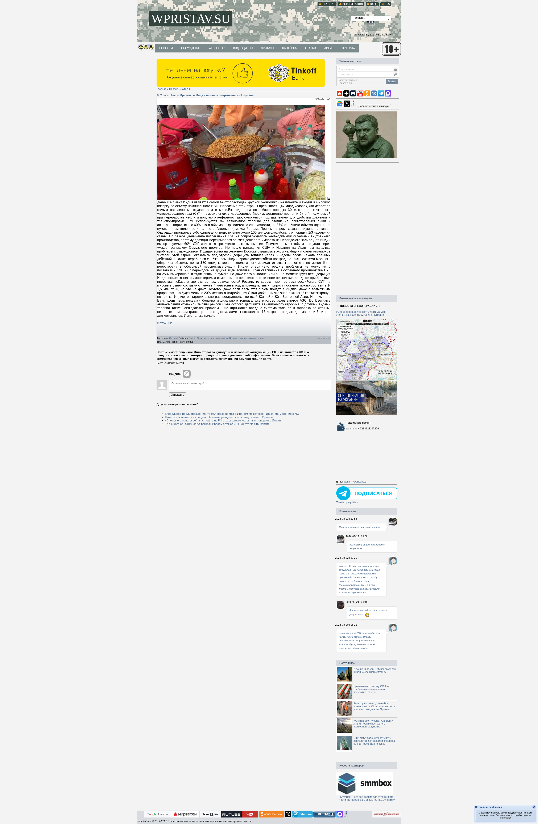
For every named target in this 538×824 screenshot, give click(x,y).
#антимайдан (377, 311)
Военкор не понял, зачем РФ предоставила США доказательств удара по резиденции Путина (374, 706)
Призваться (345, 83)
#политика (342, 314)
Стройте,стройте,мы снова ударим (359, 527)
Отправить (177, 394)
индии (261, 338)
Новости (174, 89)
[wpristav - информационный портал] (374, 106)
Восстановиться (347, 80)
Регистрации (505, 817)
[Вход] (187, 374)
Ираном (233, 338)
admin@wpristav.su (355, 481)
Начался (243, 338)
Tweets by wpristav (347, 502)
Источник (164, 323)
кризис (252, 338)
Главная (161, 89)
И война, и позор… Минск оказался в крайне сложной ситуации (374, 671)
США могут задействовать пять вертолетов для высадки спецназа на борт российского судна (374, 740)
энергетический (211, 338)
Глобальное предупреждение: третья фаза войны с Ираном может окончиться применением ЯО (232, 413)
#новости (362, 311)
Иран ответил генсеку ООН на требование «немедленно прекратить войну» (371, 689)
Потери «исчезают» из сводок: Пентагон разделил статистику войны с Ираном (219, 417)
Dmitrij (192, 338)
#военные (356, 314)
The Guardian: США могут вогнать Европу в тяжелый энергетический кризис (217, 423)
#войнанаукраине (374, 314)
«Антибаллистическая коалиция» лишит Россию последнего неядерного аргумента (373, 723)
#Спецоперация (346, 311)
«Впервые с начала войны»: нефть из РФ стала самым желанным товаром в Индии (223, 420)
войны (224, 338)
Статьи (186, 89)
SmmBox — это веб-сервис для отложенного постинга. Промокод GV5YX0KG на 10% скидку (367, 798)
